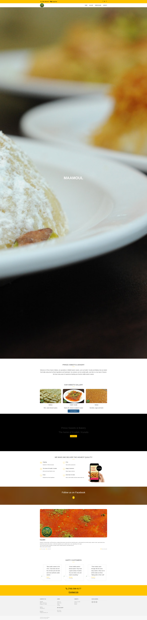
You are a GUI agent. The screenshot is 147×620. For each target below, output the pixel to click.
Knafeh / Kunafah (77, 601)
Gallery (58, 604)
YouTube (58, 605)
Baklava (50, 404)
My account (59, 610)
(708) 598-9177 (46, 1)
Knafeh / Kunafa (73, 404)
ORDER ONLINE (98, 5)
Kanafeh (42, 540)
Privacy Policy (46, 618)
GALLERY (91, 5)
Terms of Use (42, 618)
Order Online (73, 436)
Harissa (96, 404)
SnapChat (54, 1)
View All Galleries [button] (73, 411)
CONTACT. (105, 5)
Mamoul (75, 604)
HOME (86, 5)
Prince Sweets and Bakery (45, 617)
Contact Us (73, 592)
